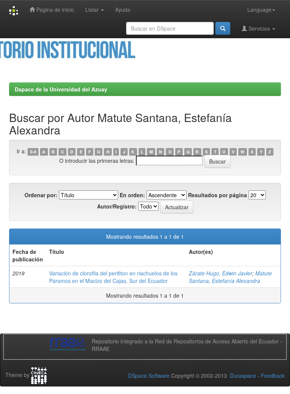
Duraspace (243, 375)
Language (259, 9)
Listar (92, 9)
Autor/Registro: (117, 206)
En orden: (132, 195)
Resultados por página (217, 195)
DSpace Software (149, 375)
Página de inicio (54, 9)
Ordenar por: (41, 195)
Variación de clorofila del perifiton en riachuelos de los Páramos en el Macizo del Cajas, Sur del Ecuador (113, 276)
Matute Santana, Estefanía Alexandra (230, 276)
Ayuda (122, 9)
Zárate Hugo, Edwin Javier (220, 273)
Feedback (273, 375)
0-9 (33, 152)
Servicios (259, 28)
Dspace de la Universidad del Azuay (61, 89)
